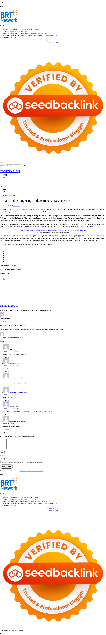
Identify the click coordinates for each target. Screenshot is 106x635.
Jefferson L (12, 406)
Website (2, 458)
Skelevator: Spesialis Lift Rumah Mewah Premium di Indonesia (20, 31)
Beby (10, 349)
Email (2, 455)
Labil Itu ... (8, 266)
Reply (7, 357)
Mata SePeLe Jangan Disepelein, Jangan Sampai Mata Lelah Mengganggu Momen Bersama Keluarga (30, 35)
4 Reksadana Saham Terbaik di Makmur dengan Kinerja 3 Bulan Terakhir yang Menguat (26, 33)
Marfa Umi (12, 363)
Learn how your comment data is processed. (31, 471)
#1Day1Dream (7, 195)
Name (2, 452)
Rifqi (1, 318)
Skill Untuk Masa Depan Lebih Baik (13, 325)
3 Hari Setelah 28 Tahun (9, 37)
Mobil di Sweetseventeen (11, 269)
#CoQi (13, 195)
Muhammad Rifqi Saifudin (7, 337)
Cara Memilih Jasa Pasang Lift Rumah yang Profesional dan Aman (20, 29)
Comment (3, 448)
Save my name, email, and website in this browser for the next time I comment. (22, 462)
